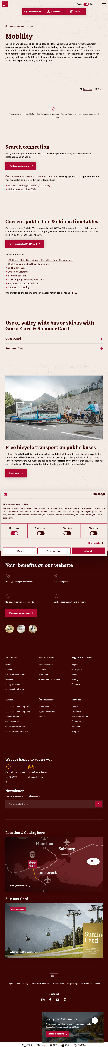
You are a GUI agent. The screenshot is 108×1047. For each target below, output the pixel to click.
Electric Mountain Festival (16, 731)
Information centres (80, 716)
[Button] (98, 804)
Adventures (43, 674)
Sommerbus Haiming (18, 287)
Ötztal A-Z (76, 684)
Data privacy (22, 983)
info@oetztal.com (35, 777)
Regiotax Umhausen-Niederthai (24, 283)
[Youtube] (57, 999)
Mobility (30, 26)
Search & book (46, 657)
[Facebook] (50, 999)
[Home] (6, 26)
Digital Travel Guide (46, 712)
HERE (73, 292)
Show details (94, 543)
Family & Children (12, 684)
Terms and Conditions (40, 983)
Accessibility (58, 983)
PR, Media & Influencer (90, 983)
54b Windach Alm (17, 275)
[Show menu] (104, 4)
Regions (75, 664)
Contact (75, 707)
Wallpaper (76, 731)
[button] (54, 338)
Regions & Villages (17, 26)
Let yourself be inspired (15, 689)
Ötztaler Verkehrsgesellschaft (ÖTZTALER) (29, 185)
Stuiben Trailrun (12, 716)
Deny (19, 551)
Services (76, 699)
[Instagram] (43, 999)
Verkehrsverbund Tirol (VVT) (22, 189)
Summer (8, 669)
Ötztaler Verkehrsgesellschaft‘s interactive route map (31, 176)
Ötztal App (76, 721)
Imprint (11, 983)
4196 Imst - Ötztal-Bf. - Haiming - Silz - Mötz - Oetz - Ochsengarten (40, 260)
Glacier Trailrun (12, 721)
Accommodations (45, 664)
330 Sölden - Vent (16, 267)
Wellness (9, 679)
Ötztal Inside (45, 699)
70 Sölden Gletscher (18, 271)
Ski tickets (42, 669)
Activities (11, 657)
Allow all (88, 551)
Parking (75, 679)
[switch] (41, 533)
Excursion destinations (15, 674)
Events (9, 699)
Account (42, 716)
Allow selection (54, 551)
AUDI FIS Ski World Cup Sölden (18, 707)
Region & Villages (82, 657)
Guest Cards (43, 707)
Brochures (76, 726)
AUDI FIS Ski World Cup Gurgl (17, 712)
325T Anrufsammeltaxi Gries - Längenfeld (28, 264)
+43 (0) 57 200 (11, 777)
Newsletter (76, 712)
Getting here (77, 669)
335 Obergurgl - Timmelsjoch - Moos (26, 279)
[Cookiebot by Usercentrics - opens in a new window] (93, 495)
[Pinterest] (65, 999)
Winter (8, 664)
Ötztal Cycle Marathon (15, 726)
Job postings (72, 983)
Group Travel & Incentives (49, 679)
